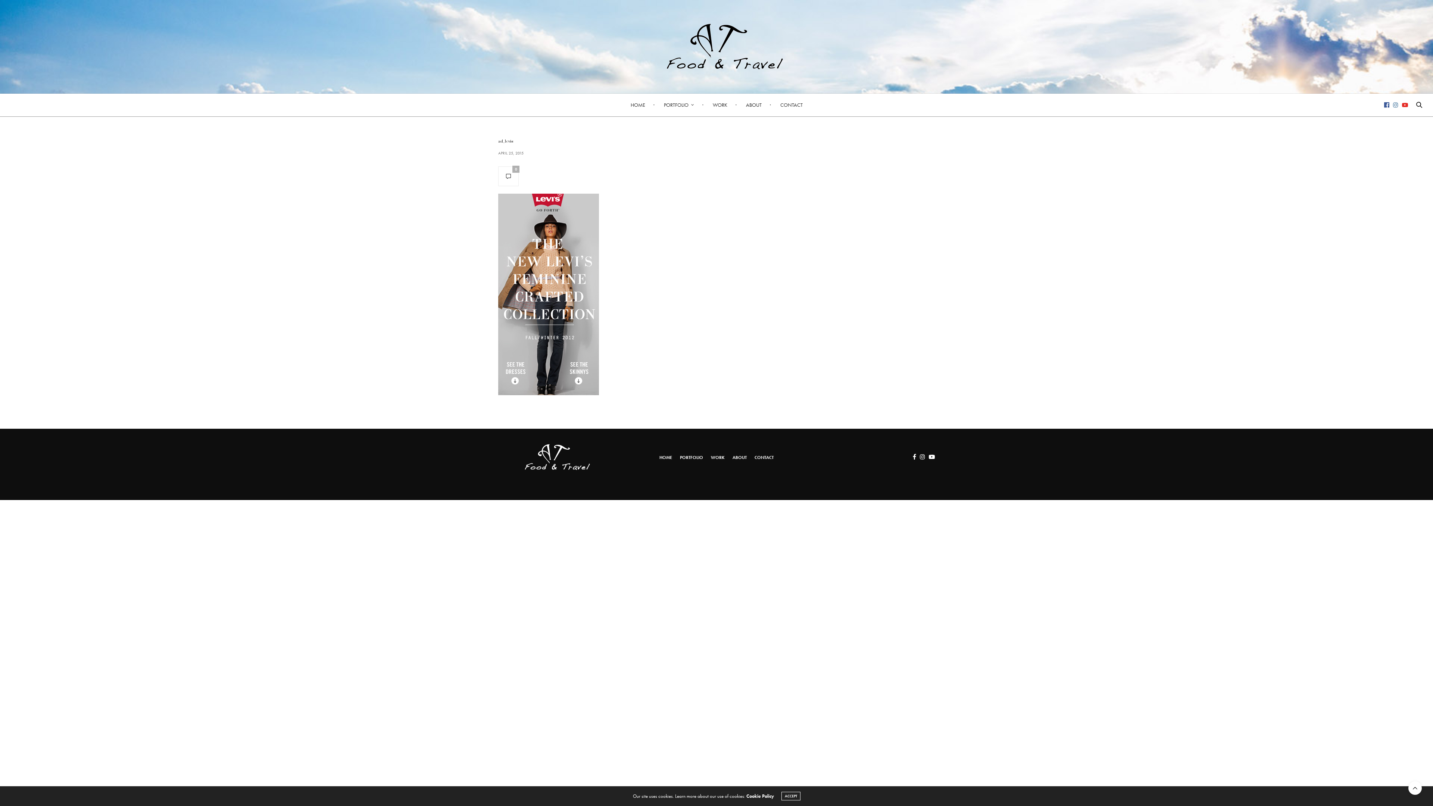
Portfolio (676, 104)
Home (638, 104)
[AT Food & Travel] (716, 46)
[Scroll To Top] (1415, 788)
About (754, 104)
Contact (791, 104)
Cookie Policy (760, 796)
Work (720, 104)
